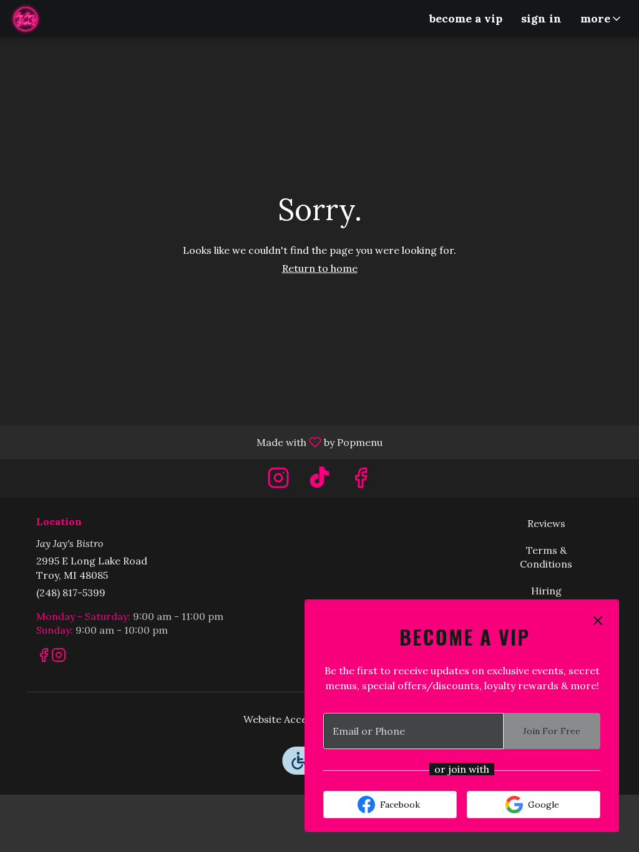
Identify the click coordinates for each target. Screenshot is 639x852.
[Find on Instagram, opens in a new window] (278, 481)
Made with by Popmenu (196, 441)
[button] (601, 18)
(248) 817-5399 (70, 592)
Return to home (320, 268)
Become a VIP (465, 18)
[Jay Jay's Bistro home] (66, 18)
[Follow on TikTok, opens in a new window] (319, 481)
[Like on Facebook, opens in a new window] (360, 481)
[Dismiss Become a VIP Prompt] (598, 621)
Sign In (541, 18)
